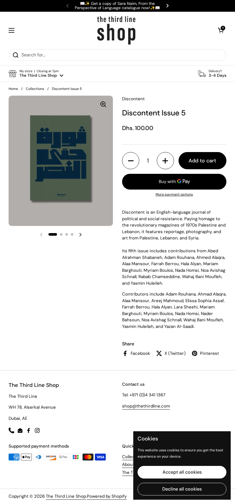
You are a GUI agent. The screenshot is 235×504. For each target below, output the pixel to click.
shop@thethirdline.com (146, 406)
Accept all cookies (182, 472)
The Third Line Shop (66, 496)
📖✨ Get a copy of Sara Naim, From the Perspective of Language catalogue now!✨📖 (117, 5)
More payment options (174, 194)
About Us (131, 464)
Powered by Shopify (107, 496)
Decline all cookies (182, 489)
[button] (220, 30)
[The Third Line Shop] (116, 30)
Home (13, 88)
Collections (35, 88)
